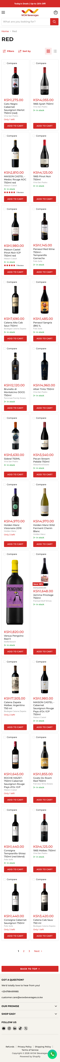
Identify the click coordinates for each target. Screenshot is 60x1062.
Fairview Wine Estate (43, 784)
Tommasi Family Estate (15, 398)
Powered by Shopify (30, 1056)
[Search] (54, 21)
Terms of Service (30, 1050)
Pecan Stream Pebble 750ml (41, 460)
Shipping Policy (43, 1046)
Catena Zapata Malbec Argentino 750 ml (14, 705)
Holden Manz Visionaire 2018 (13, 527)
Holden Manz (10, 531)
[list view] (55, 51)
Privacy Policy (25, 1046)
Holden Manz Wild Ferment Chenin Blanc (44, 528)
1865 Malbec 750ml (44, 850)
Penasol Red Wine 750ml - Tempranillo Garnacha (44, 254)
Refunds (10, 1046)
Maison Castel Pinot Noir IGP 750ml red (12, 252)
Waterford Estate (41, 464)
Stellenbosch (10, 641)
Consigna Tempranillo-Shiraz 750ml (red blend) (15, 853)
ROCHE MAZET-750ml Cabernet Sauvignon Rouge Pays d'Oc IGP (14, 782)
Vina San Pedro (11, 116)
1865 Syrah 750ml (43, 103)
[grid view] (48, 51)
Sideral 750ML (12, 458)
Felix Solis (37, 261)
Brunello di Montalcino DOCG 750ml (14, 392)
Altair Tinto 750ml (43, 389)
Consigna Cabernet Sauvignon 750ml (15, 921)
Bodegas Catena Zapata (15, 328)
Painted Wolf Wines (42, 601)
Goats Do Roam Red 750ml (42, 779)
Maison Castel (10, 185)
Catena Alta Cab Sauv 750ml (13, 324)
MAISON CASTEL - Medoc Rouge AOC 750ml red (15, 179)
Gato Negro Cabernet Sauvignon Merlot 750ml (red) (14, 108)
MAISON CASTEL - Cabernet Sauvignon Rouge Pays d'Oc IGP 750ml (43, 708)
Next (37, 951)
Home (5, 31)
